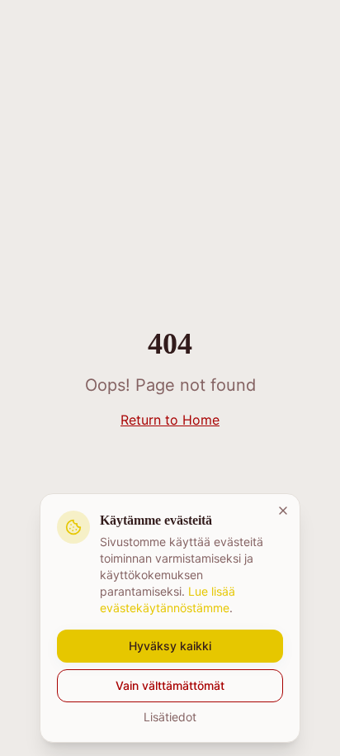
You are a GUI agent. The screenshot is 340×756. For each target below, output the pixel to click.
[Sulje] (283, 510)
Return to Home (170, 419)
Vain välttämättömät (170, 685)
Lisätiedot (170, 717)
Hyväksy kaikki (170, 646)
